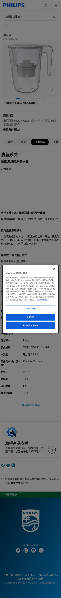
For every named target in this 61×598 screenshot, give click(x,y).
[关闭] (54, 268)
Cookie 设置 (30, 309)
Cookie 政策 (42, 300)
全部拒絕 (30, 317)
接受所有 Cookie (30, 326)
